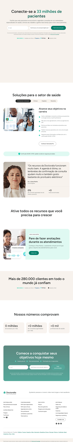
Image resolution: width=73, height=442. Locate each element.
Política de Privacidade (54, 34)
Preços (35, 3)
